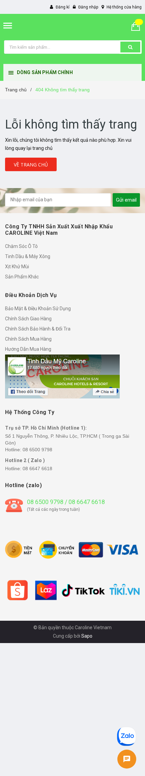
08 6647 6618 (37, 468)
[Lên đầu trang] (127, 711)
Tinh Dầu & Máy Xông (27, 256)
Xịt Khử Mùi (17, 266)
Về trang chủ (31, 164)
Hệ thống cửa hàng (124, 7)
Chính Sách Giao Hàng (28, 318)
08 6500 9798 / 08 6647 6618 (66, 501)
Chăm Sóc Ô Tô (21, 246)
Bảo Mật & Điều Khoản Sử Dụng (38, 308)
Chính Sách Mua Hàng (28, 339)
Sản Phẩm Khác (22, 276)
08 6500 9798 (37, 449)
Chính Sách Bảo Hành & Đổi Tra (37, 329)
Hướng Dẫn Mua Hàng (28, 349)
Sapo (86, 636)
